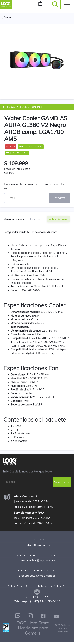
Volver (8, 17)
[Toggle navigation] (67, 4)
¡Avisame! (59, 198)
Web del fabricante (58, 219)
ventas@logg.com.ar (37, 545)
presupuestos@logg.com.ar (37, 575)
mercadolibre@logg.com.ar (37, 560)
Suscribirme (62, 482)
